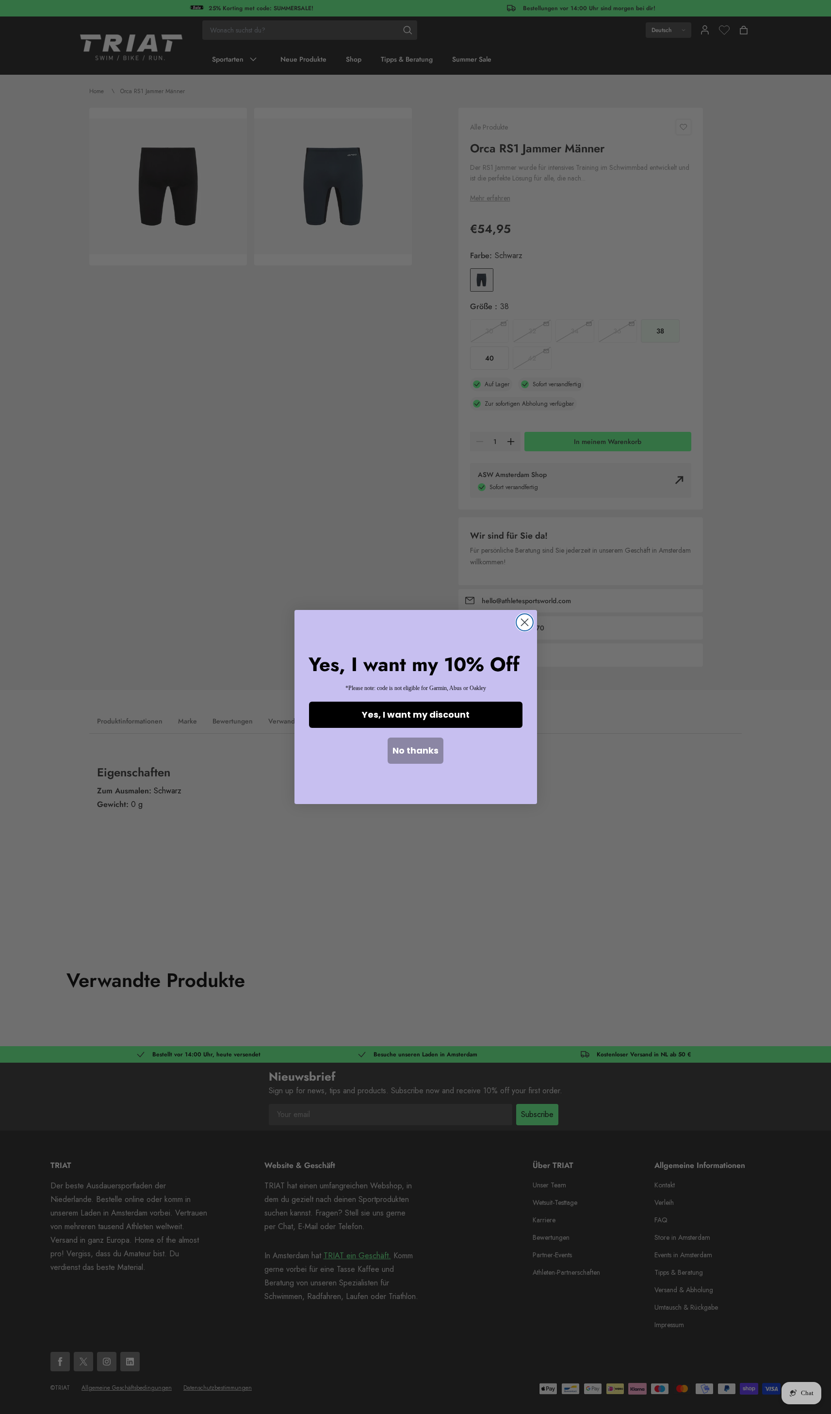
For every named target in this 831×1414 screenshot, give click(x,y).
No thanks (415, 750)
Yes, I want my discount (416, 714)
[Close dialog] (524, 622)
